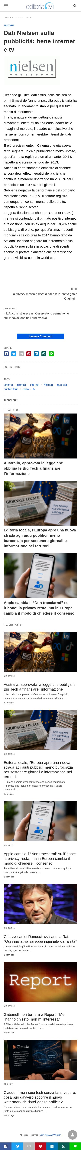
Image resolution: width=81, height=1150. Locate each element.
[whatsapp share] (43, 353)
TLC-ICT (8, 1084)
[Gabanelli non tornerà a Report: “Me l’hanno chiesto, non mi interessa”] (40, 982)
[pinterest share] (28, 353)
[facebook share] (6, 353)
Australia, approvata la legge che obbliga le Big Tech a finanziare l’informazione (33, 468)
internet (34, 384)
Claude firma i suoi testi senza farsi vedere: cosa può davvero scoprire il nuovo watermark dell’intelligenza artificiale (40, 1097)
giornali (21, 384)
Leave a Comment (40, 336)
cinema (8, 384)
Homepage (10, 17)
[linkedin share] (36, 353)
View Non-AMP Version (50, 1135)
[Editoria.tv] (40, 5)
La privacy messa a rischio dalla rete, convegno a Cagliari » (44, 296)
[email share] (21, 353)
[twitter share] (13, 353)
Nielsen (48, 384)
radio (26, 389)
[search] (75, 6)
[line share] (51, 353)
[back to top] (72, 1135)
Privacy (9, 845)
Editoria (26, 17)
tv (34, 389)
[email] (29, 1146)
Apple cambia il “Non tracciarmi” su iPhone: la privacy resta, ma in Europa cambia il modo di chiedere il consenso (39, 608)
